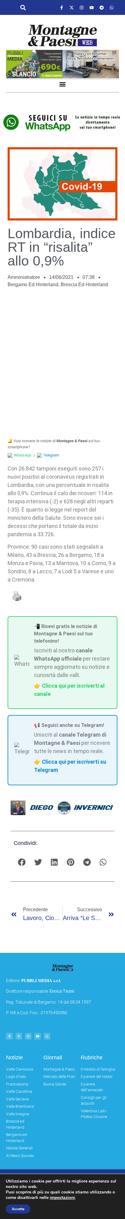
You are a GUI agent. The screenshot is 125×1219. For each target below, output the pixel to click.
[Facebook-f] (61, 7)
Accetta (18, 1209)
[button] (23, 8)
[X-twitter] (71, 7)
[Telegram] (101, 7)
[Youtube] (91, 7)
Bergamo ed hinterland (33, 284)
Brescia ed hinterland (84, 284)
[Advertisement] (62, 366)
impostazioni (62, 1197)
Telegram (51, 455)
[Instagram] (81, 7)
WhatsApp (22, 455)
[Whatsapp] (111, 7)
